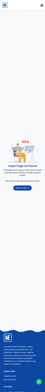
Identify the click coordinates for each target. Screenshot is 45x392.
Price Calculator (10, 379)
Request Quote (10, 376)
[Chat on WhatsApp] (39, 381)
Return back (21, 188)
